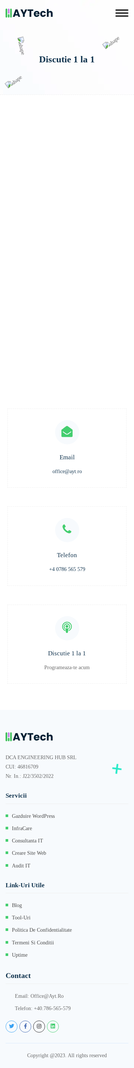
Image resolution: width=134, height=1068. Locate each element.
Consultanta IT (27, 841)
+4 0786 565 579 (67, 569)
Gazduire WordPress (33, 816)
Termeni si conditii (33, 943)
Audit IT (21, 866)
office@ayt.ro (67, 471)
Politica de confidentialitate (42, 930)
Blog (17, 905)
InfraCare (22, 828)
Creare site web (29, 853)
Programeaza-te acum (67, 667)
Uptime (20, 955)
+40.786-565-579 (52, 1008)
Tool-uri (21, 917)
